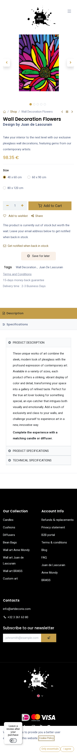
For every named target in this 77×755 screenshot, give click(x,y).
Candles (8, 520)
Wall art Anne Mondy (16, 550)
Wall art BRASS (13, 571)
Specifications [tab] (17, 324)
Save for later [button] (40, 256)
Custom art (11, 578)
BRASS (46, 580)
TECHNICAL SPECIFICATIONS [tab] (32, 460)
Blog (44, 550)
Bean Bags (10, 542)
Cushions (9, 527)
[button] (6, 63)
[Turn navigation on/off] (69, 11)
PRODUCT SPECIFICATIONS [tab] (31, 451)
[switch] (13, 740)
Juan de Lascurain (53, 565)
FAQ (44, 557)
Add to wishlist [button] (18, 216)
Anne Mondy (49, 572)
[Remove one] (7, 205)
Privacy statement (53, 527)
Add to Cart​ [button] (52, 206)
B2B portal (48, 535)
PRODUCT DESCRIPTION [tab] (28, 342)
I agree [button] (67, 748)
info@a (7, 609)
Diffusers (9, 535)
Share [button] (39, 216)
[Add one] (22, 205)
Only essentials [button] (50, 748)
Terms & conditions (54, 542)
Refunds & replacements (57, 520)
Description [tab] (14, 313)
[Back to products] (67, 112)
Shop (13, 111)
